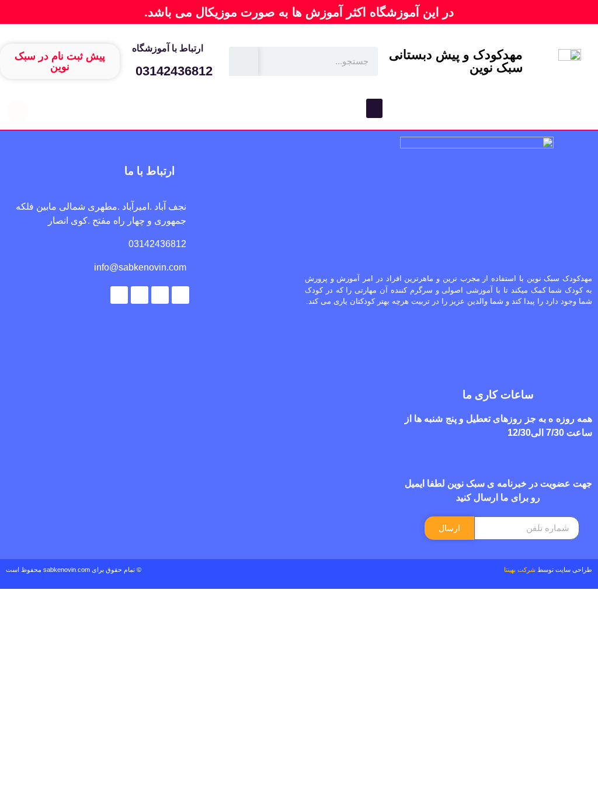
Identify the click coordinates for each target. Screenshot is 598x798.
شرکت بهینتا (520, 569)
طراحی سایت (573, 569)
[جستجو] (243, 61)
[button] (374, 108)
